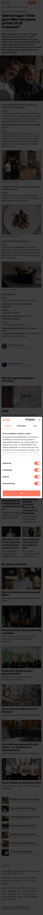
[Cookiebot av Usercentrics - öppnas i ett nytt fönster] (26, 419)
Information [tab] (21, 426)
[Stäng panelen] (39, 420)
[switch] (37, 470)
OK (21, 493)
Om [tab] (35, 426)
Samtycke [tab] (8, 426)
